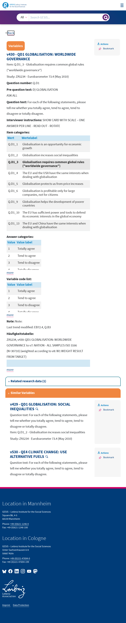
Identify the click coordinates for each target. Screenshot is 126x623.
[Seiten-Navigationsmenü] (122, 6)
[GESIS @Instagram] (23, 571)
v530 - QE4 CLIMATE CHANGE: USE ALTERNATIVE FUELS (38, 454)
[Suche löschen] (99, 17)
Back (11, 33)
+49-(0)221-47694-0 (20, 558)
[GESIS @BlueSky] (5, 571)
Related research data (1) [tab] (28, 381)
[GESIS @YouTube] (29, 571)
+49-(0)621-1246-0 (19, 524)
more (10, 273)
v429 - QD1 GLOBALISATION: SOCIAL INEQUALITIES (40, 407)
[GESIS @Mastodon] (34, 571)
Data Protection (21, 605)
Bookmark (108, 48)
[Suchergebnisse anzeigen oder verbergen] (106, 17)
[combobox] (63, 17)
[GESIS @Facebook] (11, 571)
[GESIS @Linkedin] (17, 571)
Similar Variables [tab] (23, 393)
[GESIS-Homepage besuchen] (14, 5)
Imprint (6, 605)
